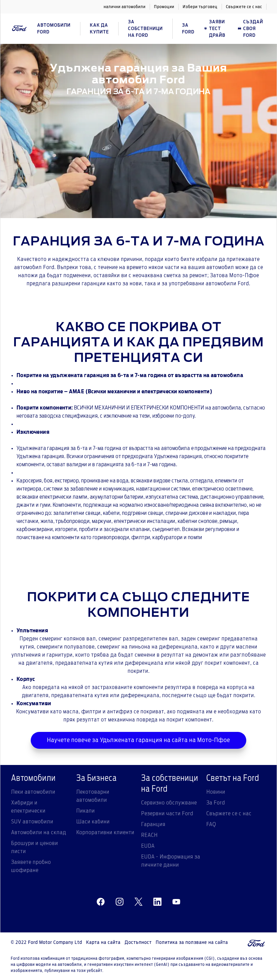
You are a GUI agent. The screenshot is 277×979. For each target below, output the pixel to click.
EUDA (148, 846)
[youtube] (176, 902)
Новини (215, 792)
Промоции (164, 7)
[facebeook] (101, 902)
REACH (149, 835)
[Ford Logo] (19, 28)
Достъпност (138, 942)
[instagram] (120, 902)
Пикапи (85, 811)
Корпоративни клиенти (105, 832)
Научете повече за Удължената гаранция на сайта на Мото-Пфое (138, 740)
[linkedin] (157, 902)
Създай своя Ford (253, 29)
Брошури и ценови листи (34, 847)
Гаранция (153, 824)
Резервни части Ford (167, 813)
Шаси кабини (93, 821)
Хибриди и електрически (28, 807)
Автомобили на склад (38, 832)
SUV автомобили (32, 821)
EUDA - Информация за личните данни (170, 861)
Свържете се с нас (244, 7)
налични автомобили (125, 7)
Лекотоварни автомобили (92, 796)
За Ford (215, 802)
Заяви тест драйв (217, 29)
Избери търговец (200, 7)
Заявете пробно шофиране (31, 866)
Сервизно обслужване (169, 802)
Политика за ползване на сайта (192, 942)
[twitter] (138, 902)
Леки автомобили (33, 792)
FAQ (211, 824)
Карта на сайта (103, 942)
